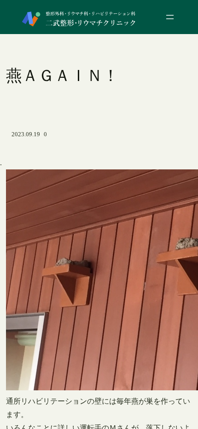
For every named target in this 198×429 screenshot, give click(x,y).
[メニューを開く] (169, 17)
